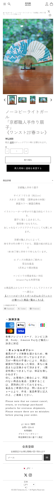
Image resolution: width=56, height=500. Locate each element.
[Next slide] (51, 100)
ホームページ (7, 12)
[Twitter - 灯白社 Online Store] (49, 11)
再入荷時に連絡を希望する (28, 168)
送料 (12, 142)
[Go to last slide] (5, 100)
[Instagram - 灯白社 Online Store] (50, 15)
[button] (12, 99)
